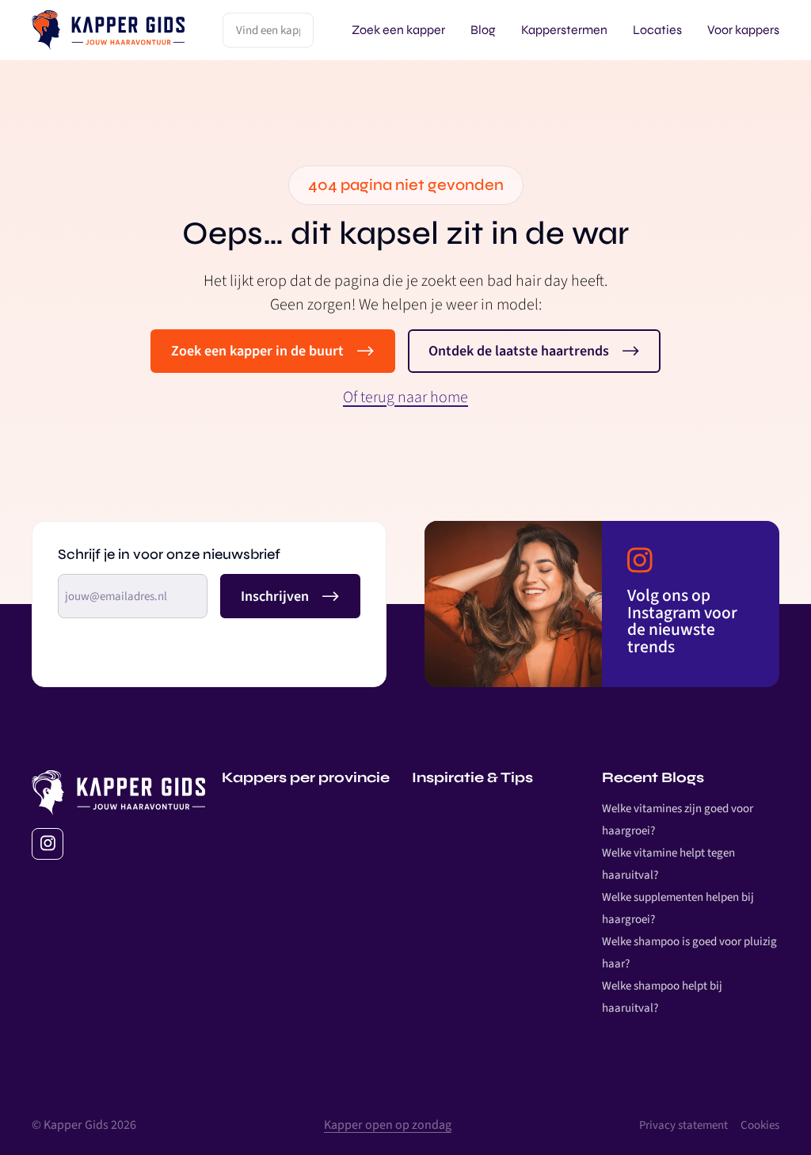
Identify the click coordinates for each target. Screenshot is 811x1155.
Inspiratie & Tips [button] (472, 777)
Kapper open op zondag (387, 1125)
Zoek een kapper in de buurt (257, 351)
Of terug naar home (405, 397)
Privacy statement (683, 1125)
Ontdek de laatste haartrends (518, 351)
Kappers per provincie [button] (306, 777)
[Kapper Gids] (108, 30)
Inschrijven (275, 596)
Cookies (760, 1125)
